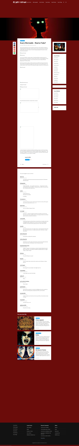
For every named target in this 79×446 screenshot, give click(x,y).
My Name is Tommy (41, 350)
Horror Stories (41, 2)
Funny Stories (56, 78)
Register (56, 427)
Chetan (6, 445)
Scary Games (48, 2)
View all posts (27, 159)
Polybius (47, 427)
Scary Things (60, 2)
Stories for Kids (56, 65)
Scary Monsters (22, 40)
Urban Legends (35, 2)
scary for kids (21, 45)
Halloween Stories (56, 72)
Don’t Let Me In (48, 435)
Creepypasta (56, 80)
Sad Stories (55, 76)
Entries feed (57, 431)
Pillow (49, 429)
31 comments (30, 45)
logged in (25, 173)
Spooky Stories (56, 74)
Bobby (37, 335)
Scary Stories (29, 2)
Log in (56, 429)
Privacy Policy (43, 438)
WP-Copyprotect (9, 445)
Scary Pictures (53, 2)
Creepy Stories (56, 63)
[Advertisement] (39, 11)
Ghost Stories (56, 61)
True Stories (56, 67)
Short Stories (56, 70)
